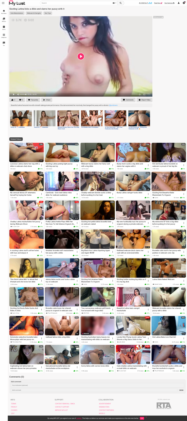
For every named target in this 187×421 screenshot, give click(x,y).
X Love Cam (15, 226)
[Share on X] (148, 18)
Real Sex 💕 (158, 3)
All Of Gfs (86, 313)
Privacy (14, 407)
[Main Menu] (3, 3)
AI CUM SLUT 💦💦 (145, 3)
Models (102, 413)
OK (142, 418)
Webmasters (104, 407)
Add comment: (16, 382)
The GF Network (52, 313)
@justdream (113, 105)
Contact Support (62, 407)
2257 (13, 413)
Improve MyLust (61, 410)
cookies (78, 418)
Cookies (14, 410)
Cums (156, 197)
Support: (59, 400)
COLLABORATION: (106, 400)
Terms (13, 404)
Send (181, 390)
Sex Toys (48, 13)
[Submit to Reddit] (143, 18)
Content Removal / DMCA (65, 404)
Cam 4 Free (15, 313)
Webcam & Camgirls (34, 13)
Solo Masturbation (17, 13)
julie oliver (122, 342)
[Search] (120, 3)
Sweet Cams (158, 284)
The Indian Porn (17, 342)
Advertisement (105, 404)
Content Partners (106, 410)
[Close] (146, 417)
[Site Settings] (184, 3)
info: (13, 400)
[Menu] (179, 3)
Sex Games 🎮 (169, 3)
